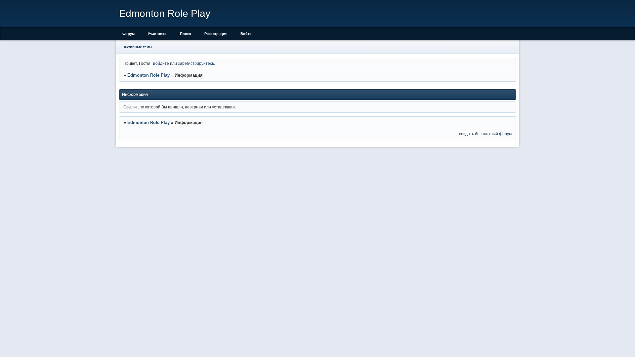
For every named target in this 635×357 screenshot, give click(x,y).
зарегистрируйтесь (196, 63)
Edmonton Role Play (148, 75)
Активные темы (138, 47)
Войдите (161, 63)
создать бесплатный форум (485, 134)
